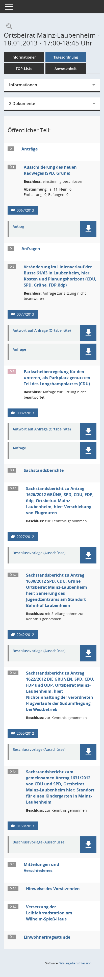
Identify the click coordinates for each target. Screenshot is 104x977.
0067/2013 (25, 210)
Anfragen (30, 248)
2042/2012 (25, 634)
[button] (88, 229)
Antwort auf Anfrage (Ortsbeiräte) (42, 330)
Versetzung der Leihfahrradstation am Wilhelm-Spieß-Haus (49, 913)
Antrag (18, 226)
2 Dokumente (22, 103)
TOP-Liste (24, 68)
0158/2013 (25, 826)
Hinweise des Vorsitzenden (53, 888)
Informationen (24, 57)
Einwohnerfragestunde (47, 937)
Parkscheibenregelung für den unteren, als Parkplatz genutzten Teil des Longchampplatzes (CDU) (57, 378)
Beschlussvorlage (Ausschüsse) (39, 553)
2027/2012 (25, 536)
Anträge (29, 149)
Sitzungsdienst (75, 963)
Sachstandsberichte (44, 470)
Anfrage (19, 349)
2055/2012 (25, 733)
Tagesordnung (66, 57)
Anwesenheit (66, 68)
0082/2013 (25, 412)
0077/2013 (25, 314)
